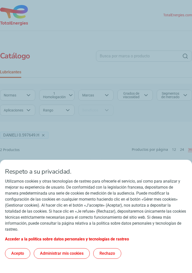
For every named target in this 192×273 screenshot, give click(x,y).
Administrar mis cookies (62, 253)
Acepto (17, 253)
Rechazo (107, 253)
